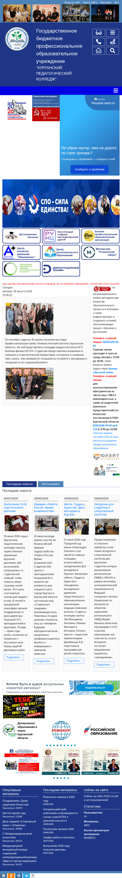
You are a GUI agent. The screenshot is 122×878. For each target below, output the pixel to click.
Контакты (105, 2)
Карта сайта (90, 2)
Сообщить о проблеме (90, 169)
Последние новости (19, 484)
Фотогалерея (50, 484)
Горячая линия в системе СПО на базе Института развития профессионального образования (106, 441)
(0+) (117, 2)
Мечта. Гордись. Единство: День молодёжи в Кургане (74, 509)
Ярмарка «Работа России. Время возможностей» (45, 508)
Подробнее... (13, 657)
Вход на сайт (72, 2)
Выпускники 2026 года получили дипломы (15, 508)
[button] (47, 745)
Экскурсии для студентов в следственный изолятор (104, 509)
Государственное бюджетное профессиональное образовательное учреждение (59, 46)
